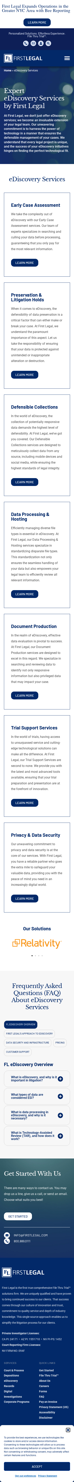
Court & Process (14, 1370)
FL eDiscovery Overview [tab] (20, 1024)
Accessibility (47, 1412)
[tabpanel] (37, 1109)
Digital (8, 1391)
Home (7, 70)
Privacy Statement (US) (53, 1407)
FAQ (41, 1396)
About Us (44, 1380)
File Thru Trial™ (49, 1375)
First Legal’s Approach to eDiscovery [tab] (29, 1033)
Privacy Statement (47, 1476)
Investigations (13, 1396)
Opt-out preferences (25, 1476)
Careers (44, 1386)
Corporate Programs (16, 1401)
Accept (37, 1466)
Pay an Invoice (48, 1401)
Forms (43, 1391)
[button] (68, 1430)
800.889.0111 (22, 1241)
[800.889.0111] (7, 1241)
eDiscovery (11, 1380)
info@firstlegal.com (31, 1235)
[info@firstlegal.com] (7, 1235)
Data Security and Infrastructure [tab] (27, 1042)
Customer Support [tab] (17, 1052)
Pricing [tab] (60, 1042)
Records (9, 1386)
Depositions (11, 1375)
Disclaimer (45, 1417)
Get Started (46, 1370)
